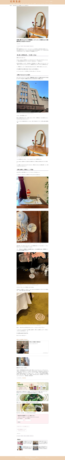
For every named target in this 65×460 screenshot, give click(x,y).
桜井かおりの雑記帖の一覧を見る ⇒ (22, 339)
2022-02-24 (18, 43)
